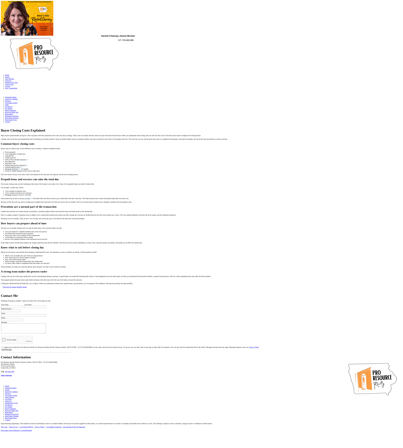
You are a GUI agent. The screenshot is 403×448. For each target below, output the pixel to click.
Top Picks (8, 399)
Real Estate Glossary (12, 118)
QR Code (4, 427)
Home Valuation (10, 110)
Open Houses (9, 79)
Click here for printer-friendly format (15, 287)
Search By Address (11, 99)
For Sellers (8, 108)
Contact (7, 86)
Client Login (9, 84)
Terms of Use (13, 427)
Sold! (7, 105)
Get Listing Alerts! (11, 103)
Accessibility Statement (53, 427)
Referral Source (6, 309)
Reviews (8, 101)
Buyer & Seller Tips (11, 112)
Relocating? (9, 114)
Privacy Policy (254, 347)
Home (7, 75)
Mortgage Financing (11, 116)
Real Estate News (11, 120)
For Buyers (8, 107)
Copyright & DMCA (26, 427)
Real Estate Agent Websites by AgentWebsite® (16, 430)
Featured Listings (10, 97)
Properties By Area (11, 82)
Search (7, 77)
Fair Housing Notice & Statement (74, 427)
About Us (8, 81)
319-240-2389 (9, 372)
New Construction (11, 88)
